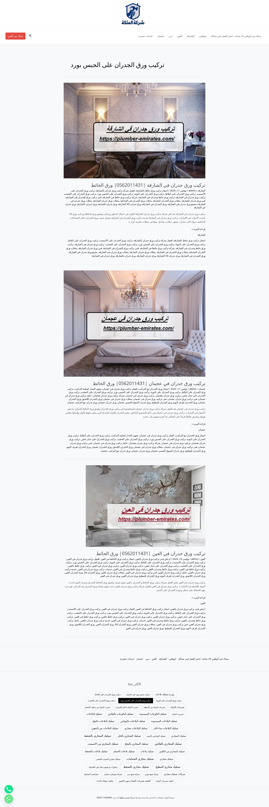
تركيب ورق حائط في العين (192, 569)
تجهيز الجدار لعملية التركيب (88, 388)
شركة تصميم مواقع (127, 797)
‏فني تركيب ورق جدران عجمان (182, 398)
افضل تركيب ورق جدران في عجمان (120, 388)
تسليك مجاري (166, 758)
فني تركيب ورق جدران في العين (141, 572)
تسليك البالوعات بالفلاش (120, 714)
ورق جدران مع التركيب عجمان (82, 402)
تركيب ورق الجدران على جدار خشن (98, 439)
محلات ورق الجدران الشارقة (167, 200)
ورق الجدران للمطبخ (162, 402)
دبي (170, 36)
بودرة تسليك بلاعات (164, 694)
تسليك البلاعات (94, 714)
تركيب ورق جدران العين (131, 565)
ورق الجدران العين (74, 572)
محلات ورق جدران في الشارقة (113, 252)
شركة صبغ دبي (133, 774)
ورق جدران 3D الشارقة (129, 204)
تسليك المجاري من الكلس (172, 751)
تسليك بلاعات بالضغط (96, 751)
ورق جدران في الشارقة (103, 255)
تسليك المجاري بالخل (129, 736)
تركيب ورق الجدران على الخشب (80, 193)
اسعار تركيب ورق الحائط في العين (117, 558)
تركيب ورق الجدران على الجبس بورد (115, 193)
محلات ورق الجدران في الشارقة (136, 200)
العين (179, 36)
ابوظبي (202, 36)
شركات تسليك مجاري (174, 774)
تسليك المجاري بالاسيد (156, 736)
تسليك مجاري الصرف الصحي (108, 759)
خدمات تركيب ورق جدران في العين (95, 569)
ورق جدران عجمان (107, 402)
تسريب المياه (178, 714)
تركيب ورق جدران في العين (105, 565)
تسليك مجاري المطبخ (168, 767)
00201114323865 (104, 797)
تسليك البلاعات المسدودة (164, 721)
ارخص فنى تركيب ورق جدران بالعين (152, 558)
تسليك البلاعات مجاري (135, 728)
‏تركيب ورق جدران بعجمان (168, 395)
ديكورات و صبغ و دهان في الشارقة (103, 767)
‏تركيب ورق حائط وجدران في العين (130, 569)
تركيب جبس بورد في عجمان (138, 694)
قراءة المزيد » (198, 229)
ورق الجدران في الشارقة (154, 204)
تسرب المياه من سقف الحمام (97, 707)
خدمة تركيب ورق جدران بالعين (95, 620)
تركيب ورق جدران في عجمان (140, 395)
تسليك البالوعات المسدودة (152, 714)
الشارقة (190, 36)
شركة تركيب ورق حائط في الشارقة (120, 197)
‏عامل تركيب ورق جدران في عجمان (110, 443)
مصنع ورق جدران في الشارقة (182, 204)
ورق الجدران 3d (92, 572)
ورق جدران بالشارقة (87, 204)
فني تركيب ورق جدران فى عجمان (150, 398)
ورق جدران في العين (110, 575)
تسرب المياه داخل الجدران (127, 707)
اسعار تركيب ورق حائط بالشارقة (152, 190)
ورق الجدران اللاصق (92, 398)
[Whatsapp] (9, 799)
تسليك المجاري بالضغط (97, 736)
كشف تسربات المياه (164, 780)
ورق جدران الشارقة (107, 204)
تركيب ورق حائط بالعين (79, 565)
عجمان (160, 36)
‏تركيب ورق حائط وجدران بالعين (163, 569)
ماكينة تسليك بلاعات (104, 780)
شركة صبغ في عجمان (113, 774)
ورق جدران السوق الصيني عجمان (134, 402)
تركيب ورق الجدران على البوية (149, 193)
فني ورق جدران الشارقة (193, 200)
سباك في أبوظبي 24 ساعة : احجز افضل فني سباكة (236, 36)
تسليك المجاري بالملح (136, 743)
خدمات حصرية (146, 36)
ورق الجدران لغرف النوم (185, 402)
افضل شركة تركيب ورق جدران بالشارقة (115, 190)
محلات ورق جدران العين (112, 572)
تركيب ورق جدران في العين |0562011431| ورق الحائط (150, 553)
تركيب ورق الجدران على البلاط (180, 193)
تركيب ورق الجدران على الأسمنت (115, 240)
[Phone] (9, 789)
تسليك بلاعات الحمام (124, 751)
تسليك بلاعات (147, 751)
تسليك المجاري (178, 735)
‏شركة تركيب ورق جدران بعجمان (109, 395)
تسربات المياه (177, 707)
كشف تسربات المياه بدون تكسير (135, 780)
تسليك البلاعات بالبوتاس (132, 721)
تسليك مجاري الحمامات (140, 759)
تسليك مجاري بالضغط (136, 767)
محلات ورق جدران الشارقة (106, 200)
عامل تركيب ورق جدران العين (172, 572)
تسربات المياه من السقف (154, 707)
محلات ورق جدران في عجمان (117, 398)
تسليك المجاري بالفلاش (168, 743)
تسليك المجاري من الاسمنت (103, 743)
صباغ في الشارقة (91, 774)
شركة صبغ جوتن (151, 774)
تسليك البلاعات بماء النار (165, 728)
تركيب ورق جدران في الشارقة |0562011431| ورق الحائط (148, 185)
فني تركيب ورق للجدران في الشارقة (83, 197)
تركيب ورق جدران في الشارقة (190, 197)
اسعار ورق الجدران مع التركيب (153, 388)
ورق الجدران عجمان (102, 446)
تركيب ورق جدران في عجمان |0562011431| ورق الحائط (149, 383)
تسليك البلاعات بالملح (103, 721)
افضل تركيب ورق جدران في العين (83, 558)
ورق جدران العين (129, 575)
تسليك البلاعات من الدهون (104, 728)
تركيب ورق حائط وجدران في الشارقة (157, 197)
